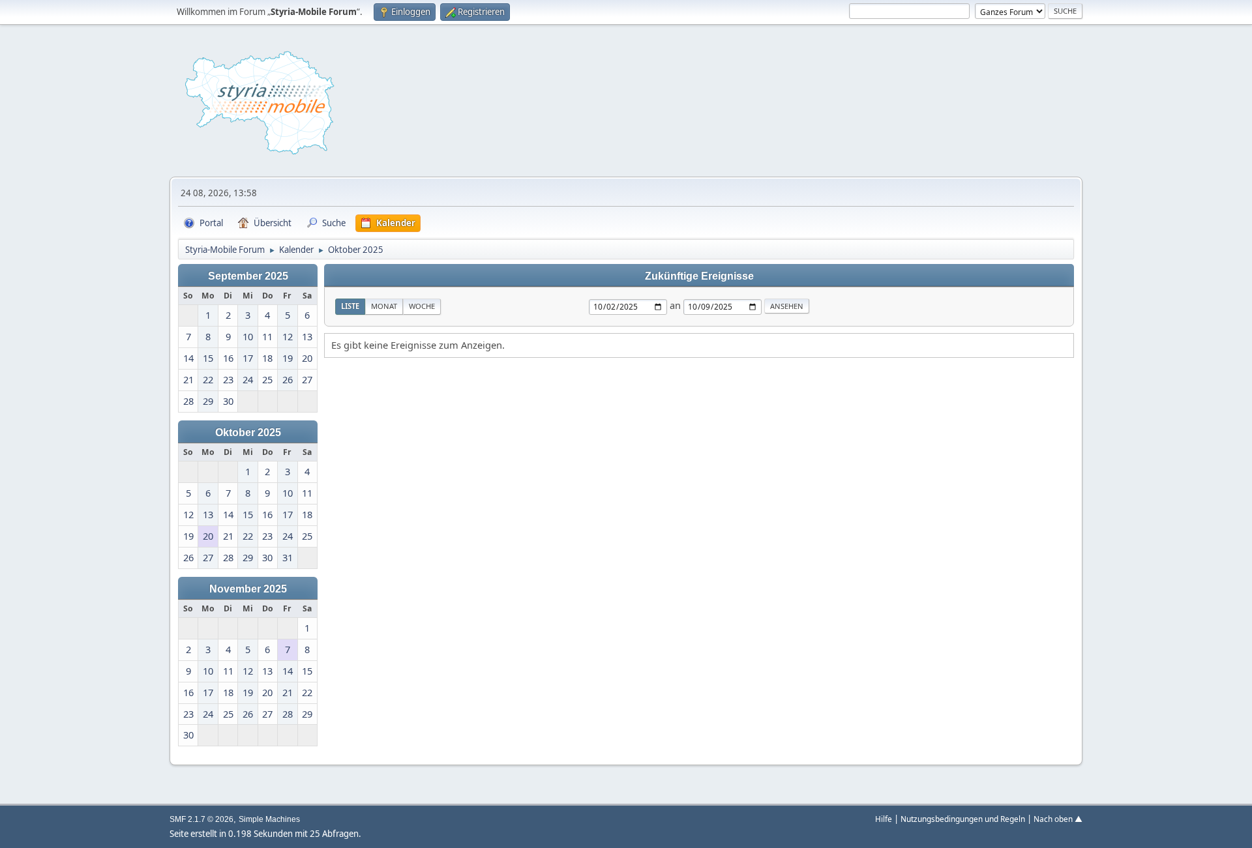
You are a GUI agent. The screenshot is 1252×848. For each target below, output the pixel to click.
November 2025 (248, 588)
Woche (422, 306)
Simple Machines (269, 819)
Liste (350, 306)
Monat (384, 306)
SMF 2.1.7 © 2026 (201, 819)
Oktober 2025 (248, 432)
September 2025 (248, 276)
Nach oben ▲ (1058, 818)
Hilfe (883, 818)
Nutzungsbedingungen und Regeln (963, 818)
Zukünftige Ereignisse (699, 276)
